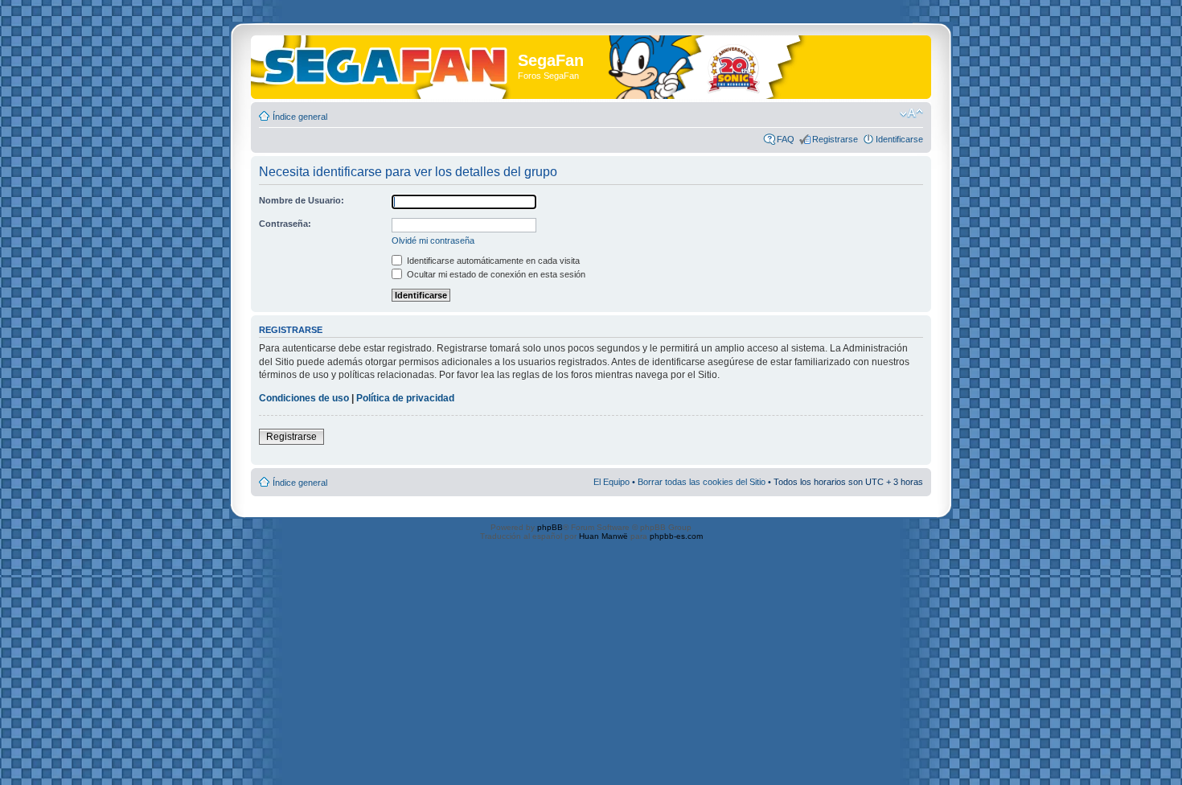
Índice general (300, 116)
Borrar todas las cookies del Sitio (701, 482)
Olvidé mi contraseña (433, 240)
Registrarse (835, 139)
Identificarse (899, 139)
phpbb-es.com (676, 536)
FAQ (785, 139)
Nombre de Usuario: (301, 200)
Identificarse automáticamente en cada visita (492, 260)
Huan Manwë (603, 536)
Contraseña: (285, 223)
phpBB (550, 527)
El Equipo (611, 482)
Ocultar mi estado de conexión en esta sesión (494, 274)
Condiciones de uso (304, 398)
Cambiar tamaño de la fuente (911, 113)
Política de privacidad (405, 398)
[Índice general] (386, 63)
